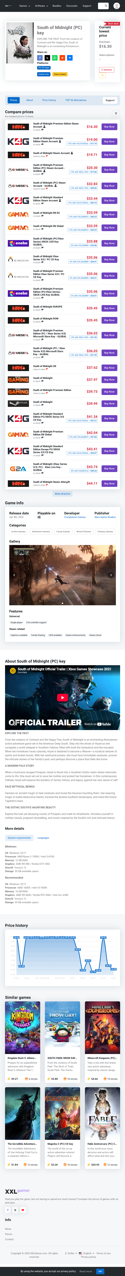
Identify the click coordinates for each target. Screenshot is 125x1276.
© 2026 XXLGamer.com (34, 1253)
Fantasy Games (105, 531)
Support (87, 5)
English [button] (87, 1253)
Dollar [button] (70, 1253)
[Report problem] (102, 75)
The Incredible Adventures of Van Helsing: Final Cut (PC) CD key (22, 1144)
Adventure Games (41, 531)
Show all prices (62, 494)
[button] (116, 6)
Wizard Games (83, 531)
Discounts (71, 5)
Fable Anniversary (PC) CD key (102, 1144)
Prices (13, 100)
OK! (100, 1271)
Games (23, 5)
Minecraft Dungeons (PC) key (101, 1058)
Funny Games (63, 531)
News (8, 1228)
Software (40, 5)
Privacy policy (88, 1256)
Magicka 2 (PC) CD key (60, 1144)
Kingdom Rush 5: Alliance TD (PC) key (22, 1058)
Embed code (44, 74)
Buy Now (109, 126)
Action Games (18, 531)
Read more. (86, 1271)
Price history (49, 100)
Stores (8, 1234)
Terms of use (103, 1253)
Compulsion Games (75, 517)
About (29, 100)
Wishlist (108, 69)
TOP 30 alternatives (75, 100)
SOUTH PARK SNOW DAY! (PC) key (62, 1058)
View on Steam (60, 74)
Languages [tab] (43, 837)
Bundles (57, 5)
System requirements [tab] (19, 837)
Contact (9, 1239)
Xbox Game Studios (105, 517)
